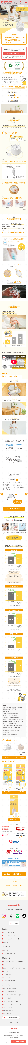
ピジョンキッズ (7, 1013)
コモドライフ (6, 977)
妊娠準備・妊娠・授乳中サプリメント (12, 988)
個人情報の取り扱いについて (11, 1035)
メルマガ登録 (14, 923)
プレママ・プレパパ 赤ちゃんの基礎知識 (13, 962)
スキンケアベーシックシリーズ (11, 1007)
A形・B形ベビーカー (8, 1010)
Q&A (21, 885)
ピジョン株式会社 (14, 1037)
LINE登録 (21, 3)
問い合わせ (21, 1035)
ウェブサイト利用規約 (14, 1032)
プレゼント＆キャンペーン (9, 953)
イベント (5, 950)
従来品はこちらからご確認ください (14, 874)
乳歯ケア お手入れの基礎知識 (10, 1001)
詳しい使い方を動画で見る (14, 509)
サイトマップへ (14, 1022)
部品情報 (15, 885)
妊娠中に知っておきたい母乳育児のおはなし (14, 968)
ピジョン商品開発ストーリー (10, 939)
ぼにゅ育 (5, 971)
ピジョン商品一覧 (7, 933)
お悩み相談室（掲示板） (9, 980)
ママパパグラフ (7, 974)
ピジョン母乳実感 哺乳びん (10, 992)
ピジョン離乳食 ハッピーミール (11, 998)
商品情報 (8, 885)
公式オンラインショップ (18, 1041)
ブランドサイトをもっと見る (12, 1017)
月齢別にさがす (15, 3)
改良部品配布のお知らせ (13, 53)
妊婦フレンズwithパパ (8, 965)
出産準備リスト (7, 942)
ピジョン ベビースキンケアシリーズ (12, 1004)
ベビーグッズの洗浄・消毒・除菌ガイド (13, 995)
